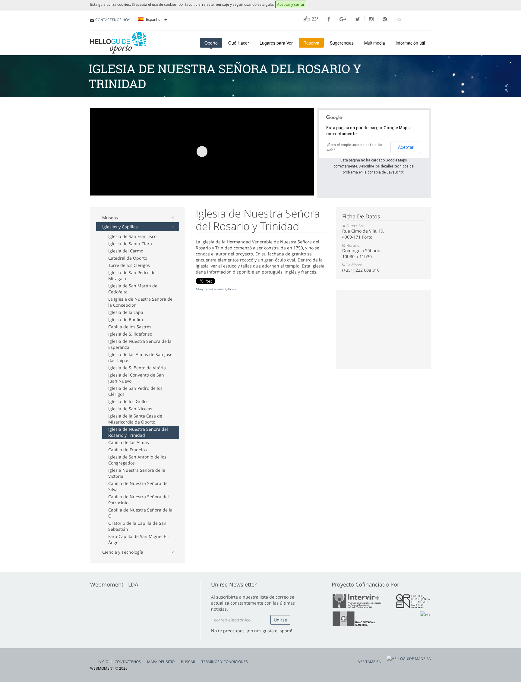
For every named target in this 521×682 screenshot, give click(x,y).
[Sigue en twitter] (357, 19)
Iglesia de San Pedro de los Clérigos (135, 391)
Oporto (211, 43)
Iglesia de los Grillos (128, 401)
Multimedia (374, 43)
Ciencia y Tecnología (122, 552)
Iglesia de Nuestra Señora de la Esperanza (140, 344)
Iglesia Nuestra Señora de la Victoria (136, 473)
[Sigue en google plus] (342, 19)
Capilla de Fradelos (127, 449)
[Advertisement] (200, 102)
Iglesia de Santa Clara (130, 243)
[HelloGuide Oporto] (118, 43)
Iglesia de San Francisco (132, 236)
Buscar (188, 661)
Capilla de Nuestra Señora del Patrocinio (138, 499)
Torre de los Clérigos (129, 265)
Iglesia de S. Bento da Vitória (137, 368)
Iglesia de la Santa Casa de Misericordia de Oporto (135, 419)
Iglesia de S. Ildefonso (130, 334)
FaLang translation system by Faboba (216, 289)
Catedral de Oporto (127, 258)
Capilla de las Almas (128, 442)
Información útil (410, 43)
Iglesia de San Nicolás (130, 408)
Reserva (311, 43)
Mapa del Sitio (161, 661)
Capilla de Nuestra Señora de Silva (138, 486)
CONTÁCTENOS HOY (112, 19)
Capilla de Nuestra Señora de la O (140, 513)
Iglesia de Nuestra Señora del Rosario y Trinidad (138, 432)
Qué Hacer (238, 43)
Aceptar (406, 147)
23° (314, 19)
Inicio (103, 661)
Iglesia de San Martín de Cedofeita (132, 289)
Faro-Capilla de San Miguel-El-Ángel (138, 539)
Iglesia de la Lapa (125, 312)
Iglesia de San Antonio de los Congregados (137, 460)
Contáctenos (128, 661)
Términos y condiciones (224, 661)
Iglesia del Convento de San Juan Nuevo (136, 378)
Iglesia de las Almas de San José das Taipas (140, 357)
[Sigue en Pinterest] (385, 19)
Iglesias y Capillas (120, 227)
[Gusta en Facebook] (328, 19)
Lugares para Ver (276, 43)
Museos (110, 218)
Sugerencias (342, 43)
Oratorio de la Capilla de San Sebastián (137, 526)
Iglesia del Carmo (125, 251)
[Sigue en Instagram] (371, 19)
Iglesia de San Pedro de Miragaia (132, 275)
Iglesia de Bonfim (125, 319)
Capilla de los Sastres (129, 327)
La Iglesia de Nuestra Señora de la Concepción (140, 302)
